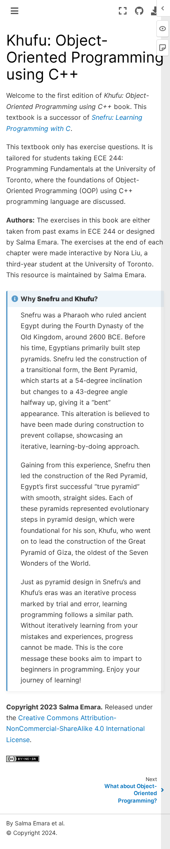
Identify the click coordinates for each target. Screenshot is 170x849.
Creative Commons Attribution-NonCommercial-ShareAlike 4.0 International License (75, 729)
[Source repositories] (138, 11)
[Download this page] (155, 11)
